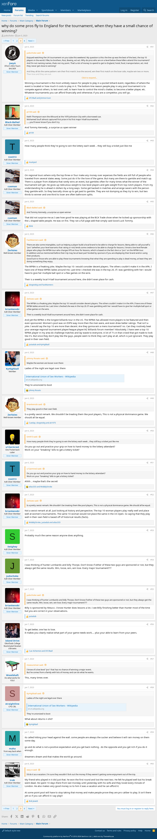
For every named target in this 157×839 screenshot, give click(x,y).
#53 (152, 530)
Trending (29, 15)
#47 (152, 292)
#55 (152, 589)
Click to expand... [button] (89, 77)
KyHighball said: (34, 693)
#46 (152, 234)
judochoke (9, 35)
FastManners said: (35, 240)
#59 (152, 732)
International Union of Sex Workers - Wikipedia (51, 376)
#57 (152, 659)
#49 (152, 398)
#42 (152, 106)
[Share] (147, 47)
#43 (152, 140)
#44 (152, 170)
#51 (152, 462)
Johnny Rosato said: (36, 358)
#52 (152, 494)
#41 (152, 47)
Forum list (18, 15)
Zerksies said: (33, 298)
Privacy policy (130, 830)
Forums (19, 10)
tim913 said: (32, 436)
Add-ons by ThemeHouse (104, 836)
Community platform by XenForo (67, 836)
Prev (7, 40)
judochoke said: (34, 52)
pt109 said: (31, 111)
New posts (6, 15)
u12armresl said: (34, 468)
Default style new (12, 830)
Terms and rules (114, 830)
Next (30, 40)
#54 (152, 559)
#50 (152, 430)
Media (31, 10)
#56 (152, 624)
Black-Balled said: (34, 207)
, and (42, 423)
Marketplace (84, 10)
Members (66, 10)
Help (140, 830)
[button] (37, 10)
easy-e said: (32, 769)
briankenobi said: (34, 404)
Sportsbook (48, 10)
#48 (152, 352)
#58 (152, 687)
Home (7, 10)
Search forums (42, 15)
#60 (152, 763)
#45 (152, 201)
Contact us (100, 830)
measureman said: (35, 665)
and (40, 98)
